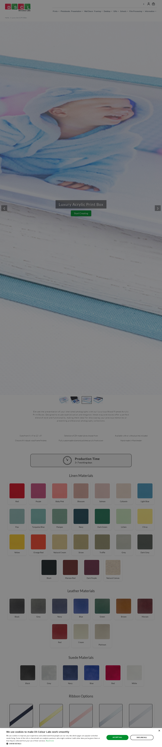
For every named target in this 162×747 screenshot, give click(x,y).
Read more (50, 741)
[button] (54, 743)
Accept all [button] (117, 737)
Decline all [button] (142, 737)
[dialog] (81, 737)
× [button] (159, 731)
